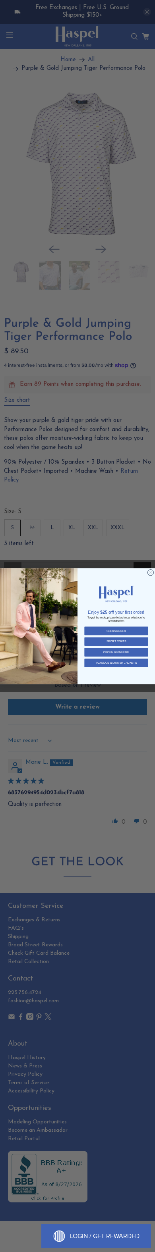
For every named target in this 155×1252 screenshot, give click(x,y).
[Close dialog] (150, 572)
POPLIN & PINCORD (116, 652)
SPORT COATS (116, 641)
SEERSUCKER (116, 630)
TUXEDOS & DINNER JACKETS (116, 662)
